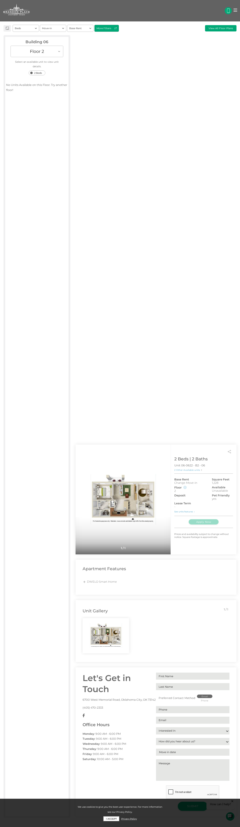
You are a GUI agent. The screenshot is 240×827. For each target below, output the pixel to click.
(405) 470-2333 (93, 707)
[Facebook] (84, 715)
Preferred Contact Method (177, 698)
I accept (111, 818)
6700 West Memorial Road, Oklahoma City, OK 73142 (119, 699)
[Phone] (228, 10)
